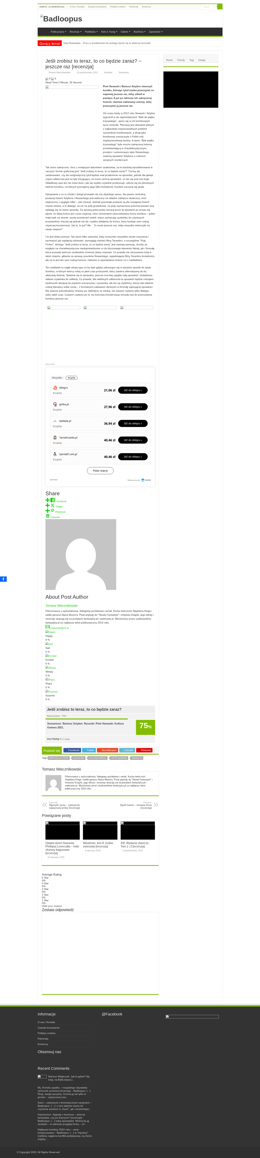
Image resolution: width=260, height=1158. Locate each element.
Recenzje (74, 31)
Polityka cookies (118, 6)
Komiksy (108, 72)
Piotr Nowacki (119, 758)
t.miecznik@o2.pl (59, 627)
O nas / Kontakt (77, 6)
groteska (78, 758)
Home (44, 31)
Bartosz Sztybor (59, 758)
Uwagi (201, 60)
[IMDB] (195, 7)
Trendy (181, 60)
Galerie (124, 31)
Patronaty (133, 6)
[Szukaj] (220, 6)
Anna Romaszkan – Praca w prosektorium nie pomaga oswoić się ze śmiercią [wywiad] (106, 43)
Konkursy (146, 6)
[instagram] (188, 7)
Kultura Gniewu (97, 758)
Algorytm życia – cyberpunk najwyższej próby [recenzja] (64, 805)
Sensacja (137, 758)
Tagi (191, 60)
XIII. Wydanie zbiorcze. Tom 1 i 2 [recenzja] (135, 844)
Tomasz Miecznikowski (59, 72)
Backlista (138, 31)
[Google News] (198, 7)
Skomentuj (124, 72)
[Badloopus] (61, 18)
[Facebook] (184, 7)
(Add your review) (52, 906)
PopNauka (90, 31)
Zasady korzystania (97, 6)
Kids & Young (108, 31)
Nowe (169, 60)
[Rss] (181, 7)
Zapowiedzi (154, 31)
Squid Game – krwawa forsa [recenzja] (136, 805)
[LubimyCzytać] (192, 7)
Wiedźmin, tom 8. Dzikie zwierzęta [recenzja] (98, 844)
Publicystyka (57, 31)
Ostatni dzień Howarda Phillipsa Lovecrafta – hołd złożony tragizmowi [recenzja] (62, 848)
